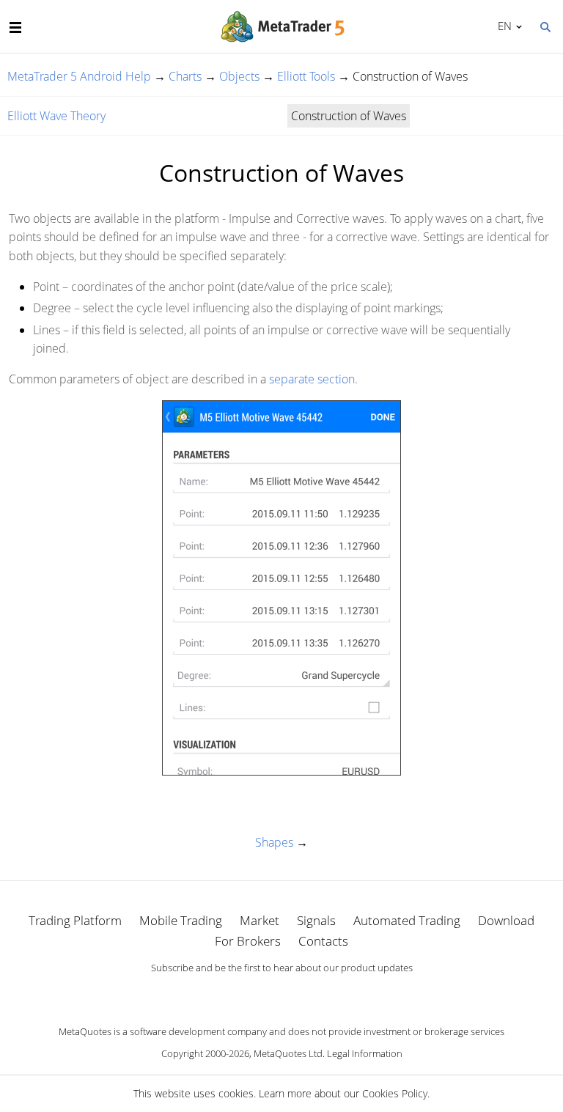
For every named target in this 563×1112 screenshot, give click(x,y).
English (502, 25)
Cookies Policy (394, 1093)
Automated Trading (406, 920)
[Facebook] (258, 993)
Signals (316, 920)
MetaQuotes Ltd (288, 1053)
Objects (239, 76)
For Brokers (248, 940)
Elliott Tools (306, 76)
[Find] (545, 26)
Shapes (274, 842)
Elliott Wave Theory (56, 116)
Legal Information (364, 1053)
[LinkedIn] (281, 993)
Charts (185, 76)
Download (506, 920)
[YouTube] (305, 993)
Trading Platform (75, 920)
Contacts (323, 940)
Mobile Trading (180, 920)
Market (259, 920)
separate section (312, 379)
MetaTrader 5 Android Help (79, 76)
